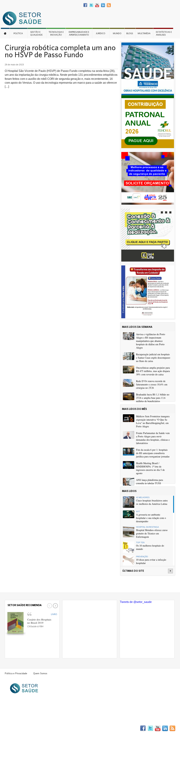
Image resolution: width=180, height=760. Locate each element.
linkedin (103, 5)
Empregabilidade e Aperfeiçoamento (79, 33)
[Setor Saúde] (24, 18)
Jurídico (100, 33)
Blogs (129, 33)
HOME (5, 33)
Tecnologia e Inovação (56, 33)
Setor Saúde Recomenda (25, 605)
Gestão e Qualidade (36, 33)
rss (109, 5)
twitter (91, 5)
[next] (55, 605)
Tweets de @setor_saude (136, 601)
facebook (85, 5)
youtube (97, 5)
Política (18, 33)
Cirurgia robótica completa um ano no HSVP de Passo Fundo (60, 51)
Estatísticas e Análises (164, 33)
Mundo (117, 33)
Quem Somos (40, 673)
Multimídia (144, 33)
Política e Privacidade (16, 673)
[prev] (49, 605)
